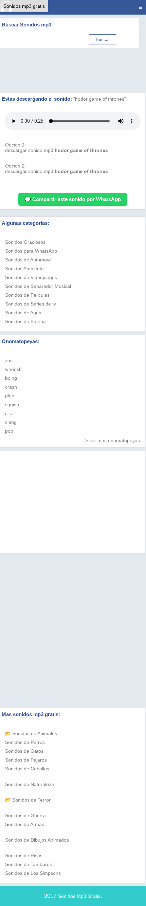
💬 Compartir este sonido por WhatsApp (72, 199)
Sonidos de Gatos (24, 751)
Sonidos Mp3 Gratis (79, 896)
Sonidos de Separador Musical (38, 286)
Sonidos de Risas (23, 855)
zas (9, 360)
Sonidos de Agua (23, 312)
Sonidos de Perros (25, 742)
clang (11, 422)
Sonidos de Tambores (28, 864)
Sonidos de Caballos (27, 768)
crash (11, 387)
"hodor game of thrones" (99, 99)
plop (9, 395)
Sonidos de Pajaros (26, 760)
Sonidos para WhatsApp (31, 251)
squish (12, 404)
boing (11, 378)
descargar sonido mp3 (56, 150)
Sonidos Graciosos (25, 242)
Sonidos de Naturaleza (29, 784)
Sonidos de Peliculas (27, 295)
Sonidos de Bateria (25, 321)
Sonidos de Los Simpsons (33, 873)
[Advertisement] (73, 70)
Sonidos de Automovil (28, 259)
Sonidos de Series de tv (30, 304)
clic (8, 413)
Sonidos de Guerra (25, 815)
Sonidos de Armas (24, 824)
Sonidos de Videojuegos (31, 277)
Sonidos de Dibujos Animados (37, 840)
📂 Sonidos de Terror (28, 800)
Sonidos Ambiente (24, 268)
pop (9, 431)
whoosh (13, 369)
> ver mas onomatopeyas (112, 440)
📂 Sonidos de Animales (31, 733)
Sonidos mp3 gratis (24, 6)
